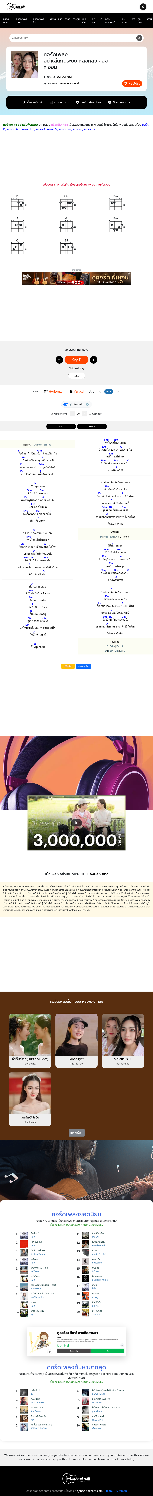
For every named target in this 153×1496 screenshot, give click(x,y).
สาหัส (95, 1284)
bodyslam (97, 1262)
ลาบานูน (95, 1297)
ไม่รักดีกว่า (35, 1390)
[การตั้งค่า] (143, 6)
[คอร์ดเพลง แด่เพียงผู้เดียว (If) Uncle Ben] (86, 1401)
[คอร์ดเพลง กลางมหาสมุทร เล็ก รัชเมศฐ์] (25, 1410)
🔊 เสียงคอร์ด (76, 404)
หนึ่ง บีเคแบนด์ (98, 1245)
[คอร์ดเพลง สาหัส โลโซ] (86, 1287)
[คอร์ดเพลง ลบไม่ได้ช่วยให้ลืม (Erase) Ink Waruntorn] (25, 1296)
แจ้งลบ (109, 1491)
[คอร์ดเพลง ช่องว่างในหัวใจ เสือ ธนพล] (86, 1427)
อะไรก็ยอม (35, 1276)
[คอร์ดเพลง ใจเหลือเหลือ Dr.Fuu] (86, 1235)
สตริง (53, 19)
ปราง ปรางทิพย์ (38, 1402)
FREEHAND (97, 1419)
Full (61, 426)
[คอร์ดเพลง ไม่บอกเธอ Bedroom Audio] (86, 1278)
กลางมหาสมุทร (38, 1407)
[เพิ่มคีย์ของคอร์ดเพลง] (93, 360)
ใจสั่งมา (34, 1259)
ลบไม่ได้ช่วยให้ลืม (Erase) (43, 1293)
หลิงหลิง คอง (64, 77)
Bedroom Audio (100, 1279)
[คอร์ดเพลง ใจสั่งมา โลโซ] (25, 1261)
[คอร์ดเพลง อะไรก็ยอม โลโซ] (25, 1278)
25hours (96, 1314)
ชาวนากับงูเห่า (37, 1310)
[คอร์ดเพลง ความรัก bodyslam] (86, 1261)
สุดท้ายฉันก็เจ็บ (30, 1117)
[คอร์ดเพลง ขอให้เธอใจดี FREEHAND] (86, 1418)
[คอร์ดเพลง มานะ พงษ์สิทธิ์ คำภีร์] (86, 1252)
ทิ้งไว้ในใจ (96, 1302)
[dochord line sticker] (76, 1341)
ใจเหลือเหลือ (98, 1233)
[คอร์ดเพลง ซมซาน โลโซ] (25, 1304)
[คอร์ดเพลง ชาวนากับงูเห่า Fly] (25, 1313)
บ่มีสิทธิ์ (95, 1267)
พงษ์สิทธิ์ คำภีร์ (98, 1254)
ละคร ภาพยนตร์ (69, 83)
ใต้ (101, 19)
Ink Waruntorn (38, 1297)
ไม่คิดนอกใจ (36, 1241)
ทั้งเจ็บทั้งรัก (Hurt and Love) (30, 1059)
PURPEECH (36, 1288)
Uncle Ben (97, 1402)
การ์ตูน (76, 19)
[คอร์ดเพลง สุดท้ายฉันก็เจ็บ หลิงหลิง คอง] (30, 1092)
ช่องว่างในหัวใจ (99, 1424)
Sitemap (121, 1491)
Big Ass (96, 1305)
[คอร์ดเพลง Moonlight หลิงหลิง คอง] (76, 1034)
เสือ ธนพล (96, 1428)
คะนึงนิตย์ (35, 1398)
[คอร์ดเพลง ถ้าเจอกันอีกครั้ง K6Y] (25, 1418)
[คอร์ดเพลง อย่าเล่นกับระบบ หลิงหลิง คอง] (123, 1034)
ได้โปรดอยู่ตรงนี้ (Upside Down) (108, 1390)
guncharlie (97, 1411)
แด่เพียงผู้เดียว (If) (101, 1398)
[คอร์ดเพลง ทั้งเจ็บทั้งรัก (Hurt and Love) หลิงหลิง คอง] (30, 1034)
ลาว (133, 19)
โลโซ (33, 1236)
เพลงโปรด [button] (84, 666)
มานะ (94, 1250)
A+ (117, 391)
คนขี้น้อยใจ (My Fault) (41, 1424)
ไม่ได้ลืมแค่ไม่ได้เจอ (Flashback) (107, 1407)
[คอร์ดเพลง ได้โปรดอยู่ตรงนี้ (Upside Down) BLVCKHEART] (86, 1392)
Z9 (32, 1393)
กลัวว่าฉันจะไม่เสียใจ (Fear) (43, 1284)
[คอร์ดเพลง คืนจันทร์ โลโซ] (25, 1235)
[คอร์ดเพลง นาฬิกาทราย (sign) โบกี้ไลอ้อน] (25, 1270)
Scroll (92, 426)
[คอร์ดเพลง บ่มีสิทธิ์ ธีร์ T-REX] (86, 1270)
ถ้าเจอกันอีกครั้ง (38, 1416)
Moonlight (76, 1059)
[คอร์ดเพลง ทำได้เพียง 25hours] (86, 1313)
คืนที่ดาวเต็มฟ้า (38, 1250)
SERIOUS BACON (39, 1428)
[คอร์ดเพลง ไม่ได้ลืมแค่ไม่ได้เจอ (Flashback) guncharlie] (86, 1410)
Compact (97, 413)
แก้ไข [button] (69, 666)
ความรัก (96, 1259)
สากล (67, 19)
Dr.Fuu (95, 1236)
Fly (32, 1314)
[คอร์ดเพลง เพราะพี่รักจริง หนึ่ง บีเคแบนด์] (86, 1244)
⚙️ (87, 404)
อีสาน (149, 19)
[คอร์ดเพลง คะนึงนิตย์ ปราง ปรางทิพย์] (25, 1401)
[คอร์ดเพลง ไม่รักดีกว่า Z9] (25, 1392)
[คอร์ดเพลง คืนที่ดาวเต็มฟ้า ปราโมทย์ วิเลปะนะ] (25, 1252)
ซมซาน (34, 1302)
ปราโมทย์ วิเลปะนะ (38, 1254)
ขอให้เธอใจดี (98, 1416)
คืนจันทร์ (35, 1233)
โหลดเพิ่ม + (76, 1133)
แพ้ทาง (95, 1293)
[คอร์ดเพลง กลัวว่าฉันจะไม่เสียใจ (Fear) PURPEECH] (25, 1287)
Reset (76, 376)
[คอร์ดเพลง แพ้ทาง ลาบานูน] (86, 1296)
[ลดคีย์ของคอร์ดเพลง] (59, 360)
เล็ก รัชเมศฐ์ (36, 1411)
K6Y (32, 1419)
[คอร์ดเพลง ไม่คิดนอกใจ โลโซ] (25, 1244)
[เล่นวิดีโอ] (76, 822)
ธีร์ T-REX (96, 1271)
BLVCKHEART (98, 1393)
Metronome (60, 413)
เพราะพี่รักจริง (98, 1241)
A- (100, 391)
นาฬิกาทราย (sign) (40, 1267)
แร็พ (60, 19)
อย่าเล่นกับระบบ (123, 1059)
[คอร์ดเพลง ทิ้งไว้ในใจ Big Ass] (86, 1304)
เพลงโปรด (134, 83)
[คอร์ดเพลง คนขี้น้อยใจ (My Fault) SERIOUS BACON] (25, 1427)
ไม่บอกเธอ (97, 1276)
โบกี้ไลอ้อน (35, 1271)
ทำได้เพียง (97, 1310)
